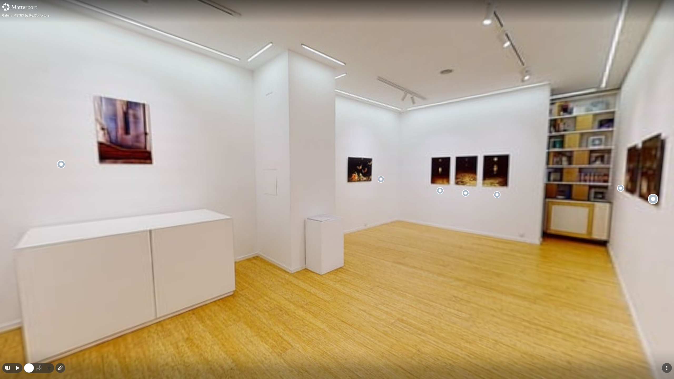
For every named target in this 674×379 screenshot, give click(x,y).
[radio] (29, 368)
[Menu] (667, 368)
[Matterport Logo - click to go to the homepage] (19, 7)
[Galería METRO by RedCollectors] (337, 189)
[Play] (17, 368)
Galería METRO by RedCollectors (25, 15)
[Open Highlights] (7, 368)
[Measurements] (60, 368)
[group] (39, 368)
